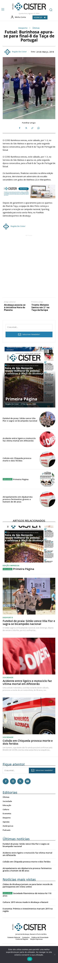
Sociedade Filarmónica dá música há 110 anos (27, 894)
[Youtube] (28, 781)
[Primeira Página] (29, 377)
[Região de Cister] (28, 7)
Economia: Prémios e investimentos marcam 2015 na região (28, 909)
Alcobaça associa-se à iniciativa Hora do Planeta (14, 307)
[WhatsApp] (38, 128)
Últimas (36, 28)
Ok (29, 959)
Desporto (22, 28)
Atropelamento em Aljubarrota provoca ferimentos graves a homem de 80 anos (18, 499)
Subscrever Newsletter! (31, 334)
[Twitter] (26, 128)
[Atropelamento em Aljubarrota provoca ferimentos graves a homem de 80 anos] (47, 499)
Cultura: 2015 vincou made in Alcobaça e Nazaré (25, 902)
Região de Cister (19, 52)
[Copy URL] (32, 128)
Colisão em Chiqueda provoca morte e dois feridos (17, 459)
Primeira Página (21, 399)
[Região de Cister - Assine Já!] (29, 191)
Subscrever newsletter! (44, 770)
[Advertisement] (29, 266)
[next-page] (51, 352)
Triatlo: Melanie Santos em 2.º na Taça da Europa (40, 307)
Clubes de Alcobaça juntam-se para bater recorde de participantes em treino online (27, 885)
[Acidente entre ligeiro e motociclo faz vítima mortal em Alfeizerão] (47, 439)
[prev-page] (46, 352)
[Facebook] (19, 128)
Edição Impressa (11, 565)
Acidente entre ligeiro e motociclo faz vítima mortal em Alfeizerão (19, 439)
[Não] (54, 954)
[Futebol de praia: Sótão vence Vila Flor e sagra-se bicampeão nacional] (47, 419)
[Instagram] (13, 781)
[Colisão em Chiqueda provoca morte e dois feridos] (47, 459)
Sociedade (8, 677)
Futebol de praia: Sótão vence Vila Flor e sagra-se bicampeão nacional (20, 419)
